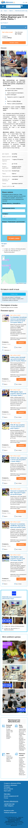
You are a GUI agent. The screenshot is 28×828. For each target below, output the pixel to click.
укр (23, 2)
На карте (4, 243)
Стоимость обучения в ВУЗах (12, 783)
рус (26, 2)
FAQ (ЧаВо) (7, 794)
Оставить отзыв (14, 294)
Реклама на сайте (9, 810)
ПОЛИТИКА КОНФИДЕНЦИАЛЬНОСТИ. (14, 819)
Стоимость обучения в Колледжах (10, 786)
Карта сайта (7, 791)
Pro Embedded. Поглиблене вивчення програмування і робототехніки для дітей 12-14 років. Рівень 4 (18, 319)
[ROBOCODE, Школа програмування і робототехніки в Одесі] (14, 652)
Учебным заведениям (10, 812)
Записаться (21, 342)
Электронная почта (8, 208)
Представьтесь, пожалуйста (11, 203)
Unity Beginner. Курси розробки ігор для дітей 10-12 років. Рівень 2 (17, 558)
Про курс (4, 27)
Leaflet (17, 283)
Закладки (22, 6)
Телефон (5, 214)
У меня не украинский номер (9, 219)
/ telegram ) (11, 806)
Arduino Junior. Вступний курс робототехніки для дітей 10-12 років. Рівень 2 (18, 359)
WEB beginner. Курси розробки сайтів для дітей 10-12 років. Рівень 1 (18, 393)
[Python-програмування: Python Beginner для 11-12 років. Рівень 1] (14, 63)
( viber (5, 806)
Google (25, 283)
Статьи (6, 798)
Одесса (11, 10)
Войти (25, 6)
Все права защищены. (10, 821)
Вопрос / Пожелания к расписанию (13, 222)
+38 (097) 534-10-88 (9, 804)
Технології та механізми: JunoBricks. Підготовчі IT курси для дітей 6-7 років (17, 525)
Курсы (5, 10)
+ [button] (3, 257)
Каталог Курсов (8, 789)
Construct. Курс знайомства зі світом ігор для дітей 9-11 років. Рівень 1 (18, 459)
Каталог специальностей (11, 796)
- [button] (3, 259)
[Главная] (9, 2)
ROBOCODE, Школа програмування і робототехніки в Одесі (12, 597)
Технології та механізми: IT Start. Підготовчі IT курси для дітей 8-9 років (18, 492)
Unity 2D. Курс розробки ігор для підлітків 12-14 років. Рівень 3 (17, 426)
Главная (1, 10)
